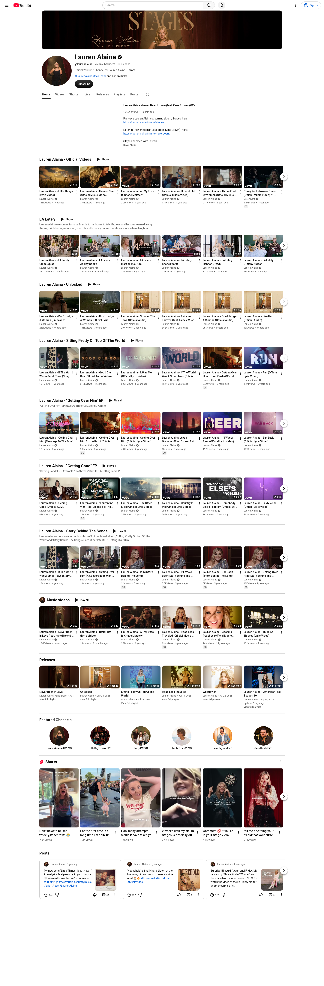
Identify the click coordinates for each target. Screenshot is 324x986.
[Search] (209, 5)
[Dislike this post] (57, 895)
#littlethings (51, 881)
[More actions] (77, 192)
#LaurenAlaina (68, 885)
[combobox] (154, 5)
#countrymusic (83, 881)
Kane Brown (61, 695)
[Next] (284, 177)
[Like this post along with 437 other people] (212, 895)
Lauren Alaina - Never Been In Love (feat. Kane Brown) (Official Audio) (161, 105)
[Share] (94, 894)
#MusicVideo (135, 881)
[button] (129, 145)
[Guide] (6, 5)
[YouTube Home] (22, 5)
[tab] (46, 94)
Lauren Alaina (46, 199)
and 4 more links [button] (117, 76)
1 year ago (72, 864)
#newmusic (66, 881)
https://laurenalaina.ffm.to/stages (143, 122)
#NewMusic (162, 878)
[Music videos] (43, 600)
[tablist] (162, 94)
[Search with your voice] (221, 5)
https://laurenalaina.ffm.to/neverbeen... (146, 133)
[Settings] (295, 5)
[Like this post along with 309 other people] (129, 895)
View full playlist (47, 699)
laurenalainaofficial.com (91, 76)
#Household (147, 878)
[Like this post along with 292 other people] (46, 895)
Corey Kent (249, 199)
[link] (80, 880)
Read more (129, 145)
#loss (55, 885)
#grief (48, 885)
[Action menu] (115, 894)
